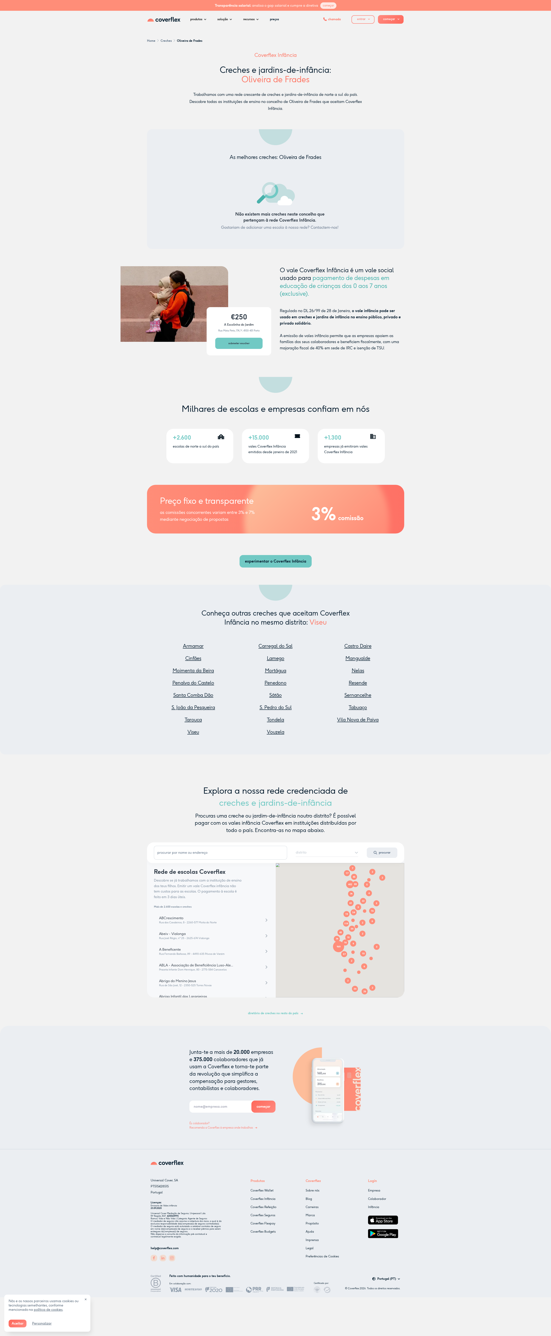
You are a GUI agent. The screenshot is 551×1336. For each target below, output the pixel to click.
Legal (310, 1248)
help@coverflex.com (165, 1248)
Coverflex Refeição (263, 1207)
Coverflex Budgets (263, 1231)
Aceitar (17, 1323)
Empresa (374, 1190)
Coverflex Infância (263, 1199)
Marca (310, 1215)
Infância (373, 1207)
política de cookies (48, 1310)
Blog (309, 1199)
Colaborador (377, 1199)
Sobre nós (312, 1190)
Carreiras (312, 1207)
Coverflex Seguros (263, 1215)
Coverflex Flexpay (263, 1223)
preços (274, 19)
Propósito (312, 1223)
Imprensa (312, 1240)
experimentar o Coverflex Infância (275, 561)
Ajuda (310, 1231)
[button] (199, 19)
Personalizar (42, 1323)
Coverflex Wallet (262, 1190)
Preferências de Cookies (322, 1256)
